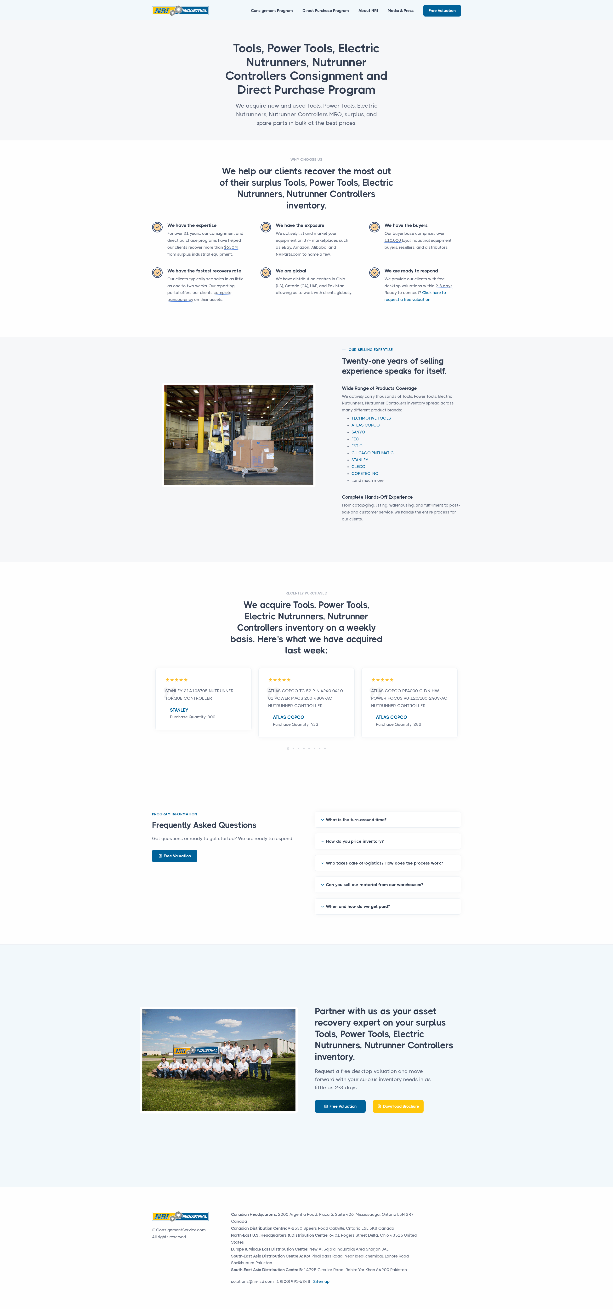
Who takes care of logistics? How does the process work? (384, 863)
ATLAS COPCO (366, 425)
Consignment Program (272, 10)
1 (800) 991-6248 (293, 1281)
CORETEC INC (365, 473)
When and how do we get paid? (358, 906)
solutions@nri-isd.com (252, 1281)
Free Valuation (442, 10)
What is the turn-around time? (356, 819)
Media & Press (401, 10)
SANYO (358, 432)
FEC (355, 439)
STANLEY (360, 459)
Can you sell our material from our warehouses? (374, 884)
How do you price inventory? (355, 841)
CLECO (358, 466)
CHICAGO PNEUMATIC (373, 452)
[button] (288, 748)
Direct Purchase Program (325, 10)
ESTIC (357, 446)
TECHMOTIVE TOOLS (371, 418)
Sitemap (321, 1281)
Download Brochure (401, 1106)
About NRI (368, 10)
